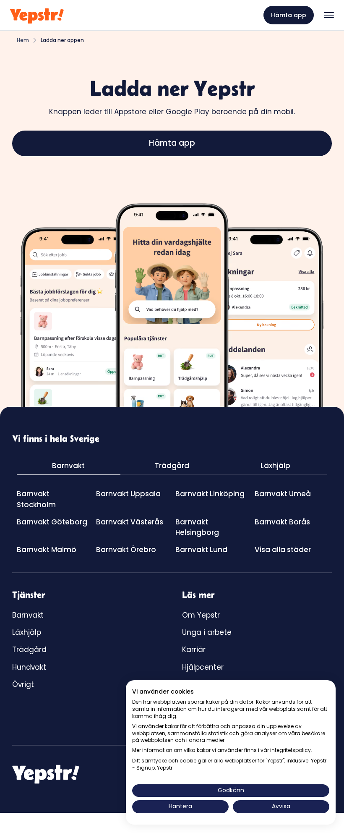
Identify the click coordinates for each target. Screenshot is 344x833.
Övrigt (23, 684)
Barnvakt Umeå (283, 494)
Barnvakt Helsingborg (197, 527)
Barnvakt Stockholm (36, 499)
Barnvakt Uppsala (128, 494)
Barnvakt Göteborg (52, 522)
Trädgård (29, 649)
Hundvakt (29, 667)
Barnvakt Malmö (46, 550)
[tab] (68, 466)
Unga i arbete (207, 632)
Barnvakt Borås (282, 522)
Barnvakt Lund (201, 550)
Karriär (194, 649)
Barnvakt (28, 615)
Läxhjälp (26, 632)
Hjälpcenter (203, 667)
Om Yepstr (201, 615)
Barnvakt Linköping (210, 494)
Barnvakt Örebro (126, 550)
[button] (329, 15)
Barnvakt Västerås (129, 522)
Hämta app (288, 15)
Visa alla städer (283, 550)
